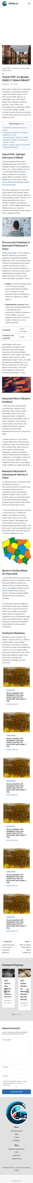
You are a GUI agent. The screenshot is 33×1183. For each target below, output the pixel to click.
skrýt (21, 124)
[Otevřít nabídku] (29, 3)
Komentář (7, 1040)
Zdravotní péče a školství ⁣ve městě (15, 137)
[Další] (27, 990)
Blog (16, 1134)
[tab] (14, 1014)
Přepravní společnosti (16, 1149)
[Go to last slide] (5, 990)
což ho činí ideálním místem (12, 588)
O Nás (16, 1137)
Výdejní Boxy (16, 1159)
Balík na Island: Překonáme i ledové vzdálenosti (25, 947)
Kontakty (16, 1140)
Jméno (6, 1067)
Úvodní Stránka (16, 1131)
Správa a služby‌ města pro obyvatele (16, 145)
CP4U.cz (6, 84)
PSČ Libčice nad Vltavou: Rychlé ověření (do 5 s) (7, 989)
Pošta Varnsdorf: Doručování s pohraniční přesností (8, 947)
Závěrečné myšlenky (10, 147)
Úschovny (16, 1155)
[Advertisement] (16, 24)
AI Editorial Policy (16, 1180)
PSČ (3, 74)
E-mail (6, 1076)
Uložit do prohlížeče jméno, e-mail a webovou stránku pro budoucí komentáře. (15, 1083)
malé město (12, 253)
